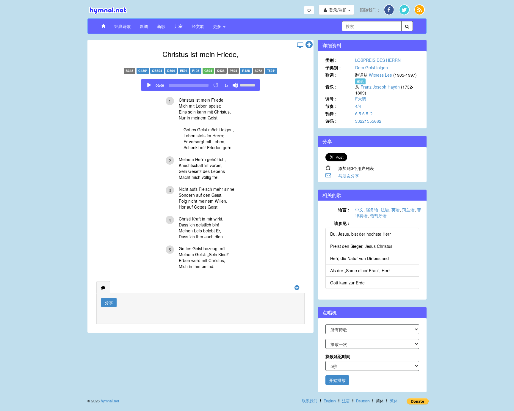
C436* (142, 70)
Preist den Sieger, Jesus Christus (361, 246)
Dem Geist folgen (371, 67)
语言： (344, 209)
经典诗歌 (122, 26)
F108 (195, 70)
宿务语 (372, 209)
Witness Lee (380, 75)
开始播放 (337, 380)
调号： (331, 99)
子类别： (333, 67)
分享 (109, 303)
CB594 (157, 70)
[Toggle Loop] (216, 85)
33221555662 (368, 121)
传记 (360, 81)
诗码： (331, 121)
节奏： (331, 106)
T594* (271, 70)
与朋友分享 (348, 176)
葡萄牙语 (378, 215)
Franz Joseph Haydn (380, 87)
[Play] (149, 85)
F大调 (360, 99)
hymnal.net (110, 401)
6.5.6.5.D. (364, 113)
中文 (359, 209)
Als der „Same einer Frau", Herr (360, 270)
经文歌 (198, 26)
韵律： (331, 113)
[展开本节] (309, 45)
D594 (171, 70)
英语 (395, 209)
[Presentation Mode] (300, 45)
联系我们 (309, 401)
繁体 (394, 401)
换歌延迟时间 (337, 356)
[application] (200, 85)
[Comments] (103, 287)
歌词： (331, 75)
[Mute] (235, 85)
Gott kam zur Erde (347, 283)
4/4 (358, 106)
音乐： (331, 87)
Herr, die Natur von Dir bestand (359, 258)
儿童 (178, 26)
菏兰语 (408, 209)
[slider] (248, 84)
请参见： (342, 223)
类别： (331, 60)
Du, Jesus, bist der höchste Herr (360, 234)
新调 (144, 26)
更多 (217, 26)
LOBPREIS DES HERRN (378, 60)
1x (226, 85)
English (330, 401)
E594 (183, 70)
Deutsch (363, 401)
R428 (246, 70)
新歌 (161, 26)
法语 (385, 209)
